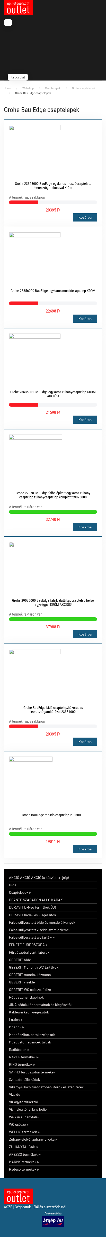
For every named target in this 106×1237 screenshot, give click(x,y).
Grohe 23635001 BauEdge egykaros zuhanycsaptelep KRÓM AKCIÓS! (53, 394)
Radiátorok (17, 1049)
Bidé (12, 885)
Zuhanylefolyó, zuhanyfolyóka (32, 1139)
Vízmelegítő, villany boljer (28, 1109)
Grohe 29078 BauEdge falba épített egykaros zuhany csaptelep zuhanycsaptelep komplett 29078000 (53, 495)
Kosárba (85, 217)
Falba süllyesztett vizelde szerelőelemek (39, 930)
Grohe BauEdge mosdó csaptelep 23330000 (53, 815)
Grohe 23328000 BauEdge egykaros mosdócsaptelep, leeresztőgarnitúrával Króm (53, 186)
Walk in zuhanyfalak (24, 1117)
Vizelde (14, 1094)
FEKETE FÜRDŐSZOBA (27, 944)
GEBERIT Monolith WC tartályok (33, 967)
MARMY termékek (22, 1162)
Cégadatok (23, 1207)
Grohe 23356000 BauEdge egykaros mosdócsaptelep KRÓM (53, 291)
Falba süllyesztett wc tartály (30, 937)
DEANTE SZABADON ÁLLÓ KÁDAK (36, 900)
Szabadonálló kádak (24, 1079)
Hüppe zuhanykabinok (26, 997)
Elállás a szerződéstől (49, 1207)
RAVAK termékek (22, 1057)
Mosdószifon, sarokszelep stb (32, 1034)
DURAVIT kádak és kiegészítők (32, 915)
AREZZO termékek (23, 1154)
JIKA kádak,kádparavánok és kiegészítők (41, 1004)
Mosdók (15, 1027)
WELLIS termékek (23, 1132)
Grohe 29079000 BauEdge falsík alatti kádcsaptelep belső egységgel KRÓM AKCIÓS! (53, 602)
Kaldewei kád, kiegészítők (29, 1012)
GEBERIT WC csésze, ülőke (30, 989)
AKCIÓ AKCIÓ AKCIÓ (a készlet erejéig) (39, 877)
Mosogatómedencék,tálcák (30, 1042)
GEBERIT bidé (20, 960)
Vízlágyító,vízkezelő (23, 1102)
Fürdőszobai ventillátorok (29, 952)
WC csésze (17, 1124)
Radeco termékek (22, 1169)
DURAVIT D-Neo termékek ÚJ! (32, 907)
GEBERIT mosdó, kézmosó (30, 974)
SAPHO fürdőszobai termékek (32, 1072)
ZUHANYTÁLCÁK (22, 1146)
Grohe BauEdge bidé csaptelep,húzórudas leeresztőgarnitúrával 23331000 (53, 710)
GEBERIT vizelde (22, 982)
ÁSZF (8, 1207)
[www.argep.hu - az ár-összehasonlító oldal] (53, 1221)
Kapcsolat (18, 77)
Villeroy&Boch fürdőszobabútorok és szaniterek (46, 1087)
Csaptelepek (18, 892)
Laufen (14, 1019)
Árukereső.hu (53, 1213)
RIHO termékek (20, 1064)
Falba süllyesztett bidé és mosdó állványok (42, 922)
